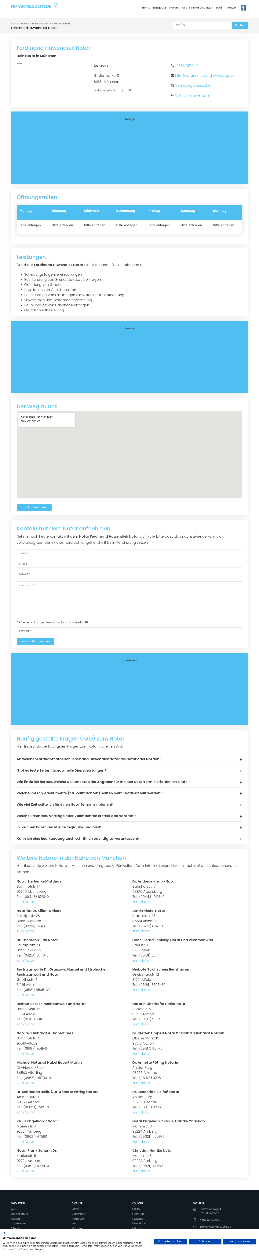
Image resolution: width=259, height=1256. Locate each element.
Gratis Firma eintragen (197, 7)
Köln (74, 1223)
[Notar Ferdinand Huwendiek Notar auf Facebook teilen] (123, 90)
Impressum (18, 1223)
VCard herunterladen (193, 95)
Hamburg (78, 1218)
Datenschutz (19, 1213)
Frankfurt (138, 1213)
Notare (174, 7)
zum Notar (26, 901)
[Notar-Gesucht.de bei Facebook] (243, 9)
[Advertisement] (129, 152)
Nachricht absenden (35, 641)
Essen (136, 1209)
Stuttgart (138, 1218)
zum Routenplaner (34, 507)
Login (219, 7)
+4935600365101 (210, 1220)
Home (146, 7)
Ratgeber (159, 7)
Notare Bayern (40, 23)
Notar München (61, 23)
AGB (13, 1209)
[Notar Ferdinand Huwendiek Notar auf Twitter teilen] (130, 90)
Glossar (16, 1218)
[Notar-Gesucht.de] (34, 8)
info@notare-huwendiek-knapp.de (205, 75)
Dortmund (78, 1213)
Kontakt (231, 7)
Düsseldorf (139, 1223)
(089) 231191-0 (186, 65)
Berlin (75, 1209)
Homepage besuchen (193, 85)
